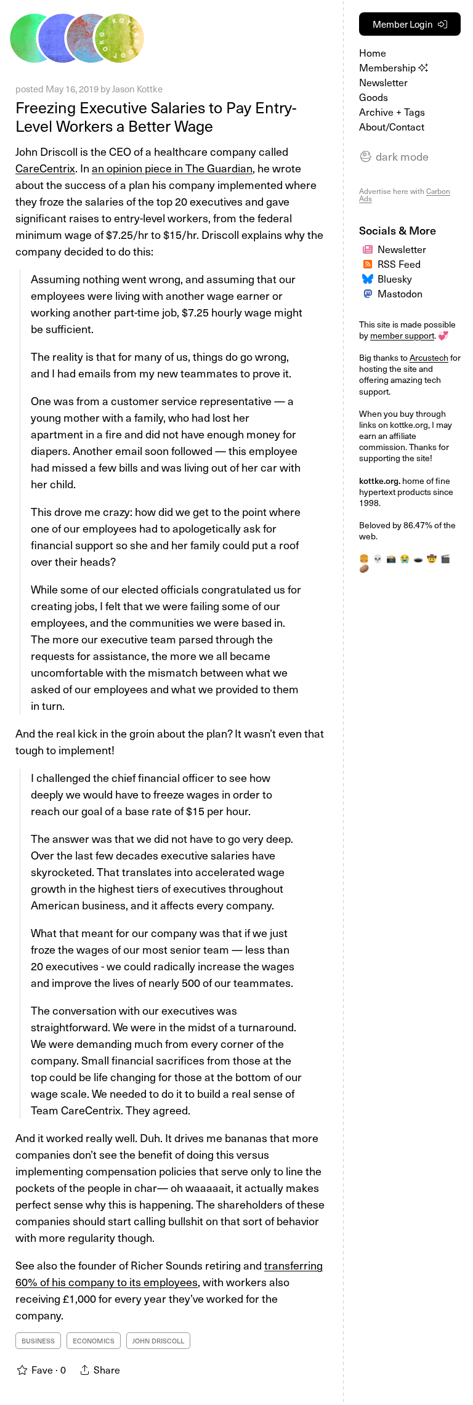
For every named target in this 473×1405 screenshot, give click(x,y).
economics (94, 1340)
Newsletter (383, 81)
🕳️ (418, 558)
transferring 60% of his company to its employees (169, 1273)
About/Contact (391, 126)
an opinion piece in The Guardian (172, 167)
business (38, 1340)
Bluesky (395, 278)
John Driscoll (158, 1340)
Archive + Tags (392, 111)
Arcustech (429, 357)
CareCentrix (45, 167)
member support (402, 335)
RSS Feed (399, 263)
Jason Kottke (137, 88)
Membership (388, 67)
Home (372, 52)
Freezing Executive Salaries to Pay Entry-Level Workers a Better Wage (156, 116)
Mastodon (400, 293)
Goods (373, 96)
